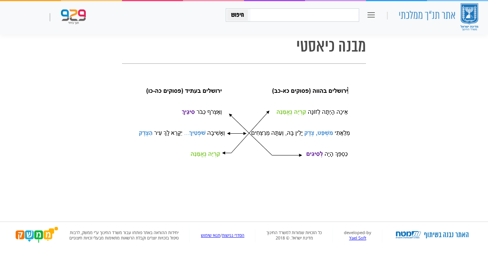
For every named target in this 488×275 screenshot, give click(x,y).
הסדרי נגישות (233, 235)
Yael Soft (357, 238)
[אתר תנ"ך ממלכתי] (438, 17)
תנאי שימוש (210, 235)
